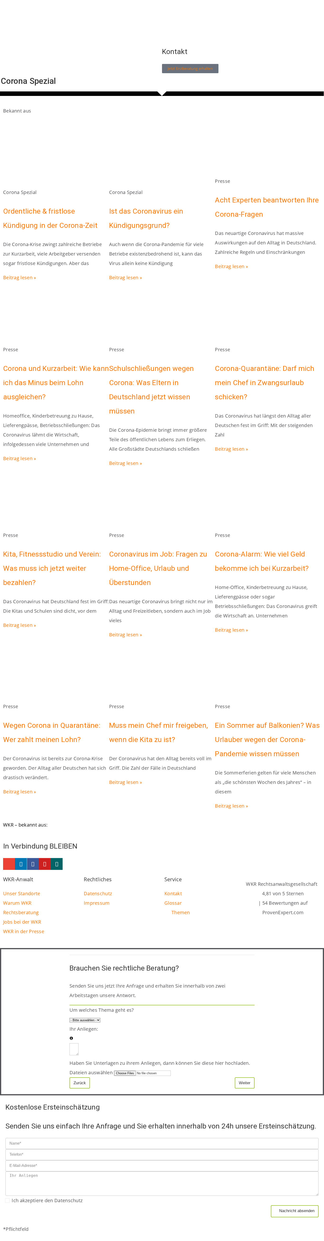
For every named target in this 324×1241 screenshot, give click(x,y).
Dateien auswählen (91, 1072)
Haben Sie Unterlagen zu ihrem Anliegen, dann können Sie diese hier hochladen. (159, 1063)
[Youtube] (45, 864)
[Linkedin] (21, 864)
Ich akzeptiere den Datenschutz (47, 1200)
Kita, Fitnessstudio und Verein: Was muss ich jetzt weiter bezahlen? (52, 568)
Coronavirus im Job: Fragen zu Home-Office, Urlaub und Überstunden (158, 568)
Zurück (80, 1083)
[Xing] (57, 864)
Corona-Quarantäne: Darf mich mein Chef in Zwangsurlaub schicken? (264, 382)
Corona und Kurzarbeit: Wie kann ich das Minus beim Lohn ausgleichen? (56, 382)
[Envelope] (9, 864)
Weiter (244, 1083)
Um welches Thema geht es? (101, 1010)
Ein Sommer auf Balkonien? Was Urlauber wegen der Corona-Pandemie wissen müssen (267, 739)
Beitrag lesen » (19, 277)
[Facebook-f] (33, 864)
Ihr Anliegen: (83, 1029)
